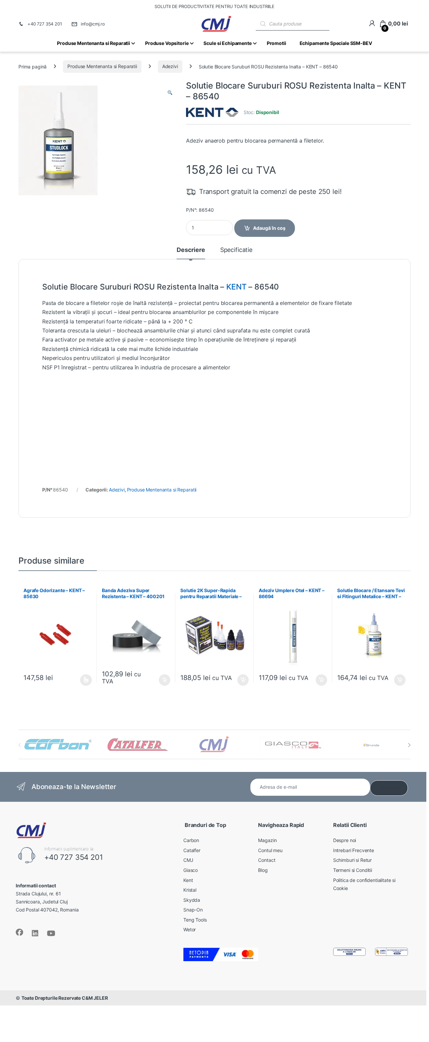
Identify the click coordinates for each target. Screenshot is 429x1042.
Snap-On (193, 910)
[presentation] (409, 745)
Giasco (190, 870)
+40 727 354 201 (44, 24)
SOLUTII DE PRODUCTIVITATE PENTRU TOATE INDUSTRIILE (214, 6)
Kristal (189, 890)
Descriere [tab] (191, 250)
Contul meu (270, 850)
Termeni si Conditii (352, 870)
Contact (266, 860)
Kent (188, 880)
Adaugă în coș (269, 228)
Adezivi (170, 66)
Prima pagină (32, 66)
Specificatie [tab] (236, 250)
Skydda (191, 900)
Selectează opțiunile (80, 680)
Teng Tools (195, 920)
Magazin (267, 840)
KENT (236, 287)
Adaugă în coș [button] (162, 680)
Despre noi (344, 840)
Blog (262, 870)
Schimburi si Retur (352, 860)
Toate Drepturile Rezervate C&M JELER (64, 998)
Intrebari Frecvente (353, 850)
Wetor (189, 929)
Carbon (191, 840)
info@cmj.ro (93, 24)
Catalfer (191, 850)
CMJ (188, 860)
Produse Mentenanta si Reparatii (102, 66)
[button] (170, 93)
